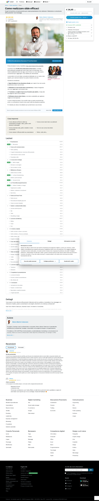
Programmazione (54, 447)
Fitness (30, 436)
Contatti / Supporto (26, 471)
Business (9, 400)
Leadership (8, 416)
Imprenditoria (9, 405)
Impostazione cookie (26, 484)
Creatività (75, 442)
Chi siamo (23, 468)
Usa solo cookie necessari (30, 261)
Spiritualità (8, 447)
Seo (29, 402)
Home (6, 5)
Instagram (69, 486)
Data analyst (31, 413)
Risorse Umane (10, 408)
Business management (11, 418)
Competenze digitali (57, 431)
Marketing (8, 421)
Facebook (69, 480)
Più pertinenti (11, 347)
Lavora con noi (24, 473)
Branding (8, 413)
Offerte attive (9, 473)
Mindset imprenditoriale (12, 402)
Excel (51, 442)
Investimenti (53, 402)
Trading (52, 408)
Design (74, 444)
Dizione (74, 408)
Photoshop (75, 455)
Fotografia (75, 434)
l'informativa (73, 473)
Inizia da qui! (9, 468)
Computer (52, 436)
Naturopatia (31, 447)
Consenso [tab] (29, 241)
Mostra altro (9, 310)
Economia (52, 410)
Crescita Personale (12, 431)
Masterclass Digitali (11, 475)
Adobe (52, 452)
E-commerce (31, 408)
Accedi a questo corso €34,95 (79, 17)
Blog (7, 491)
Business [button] (38, 1)
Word (51, 444)
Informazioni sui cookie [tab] (69, 241)
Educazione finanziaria (58, 400)
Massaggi (30, 439)
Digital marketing (34, 400)
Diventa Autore (24, 477)
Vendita (8, 410)
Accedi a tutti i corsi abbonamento (79, 13)
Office (51, 439)
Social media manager (33, 405)
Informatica (53, 434)
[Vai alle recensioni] (9, 17)
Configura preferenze (49, 261)
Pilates (29, 442)
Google (30, 410)
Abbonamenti (9, 471)
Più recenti (21, 347)
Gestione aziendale (10, 426)
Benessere (32, 431)
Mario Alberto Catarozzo (20, 322)
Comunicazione (78, 400)
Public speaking (13, 5)
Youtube (68, 483)
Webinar (8, 488)
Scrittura (75, 413)
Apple (51, 455)
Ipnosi (7, 434)
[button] (17, 1)
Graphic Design (76, 436)
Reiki (29, 444)
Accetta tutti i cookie (69, 261)
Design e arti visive (79, 431)
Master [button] (46, 1)
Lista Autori (23, 479)
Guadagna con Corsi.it (26, 475)
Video (74, 450)
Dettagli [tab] (49, 241)
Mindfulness (9, 444)
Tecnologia (53, 450)
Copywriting (76, 402)
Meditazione (9, 436)
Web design (75, 452)
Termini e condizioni (26, 481)
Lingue (74, 416)
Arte (74, 439)
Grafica (74, 447)
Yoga (29, 434)
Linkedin (68, 488)
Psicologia (8, 442)
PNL (74, 405)
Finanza (52, 405)
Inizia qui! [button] (29, 1)
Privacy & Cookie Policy (27, 486)
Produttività (9, 424)
